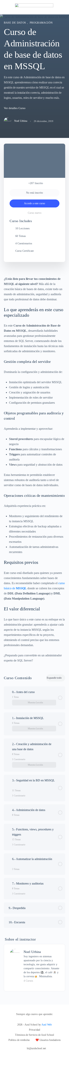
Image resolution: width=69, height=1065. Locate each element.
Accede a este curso (34, 203)
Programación (41, 22)
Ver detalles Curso (15, 108)
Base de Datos (15, 22)
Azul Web (46, 1024)
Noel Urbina (32, 952)
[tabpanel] (34, 469)
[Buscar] (62, 7)
